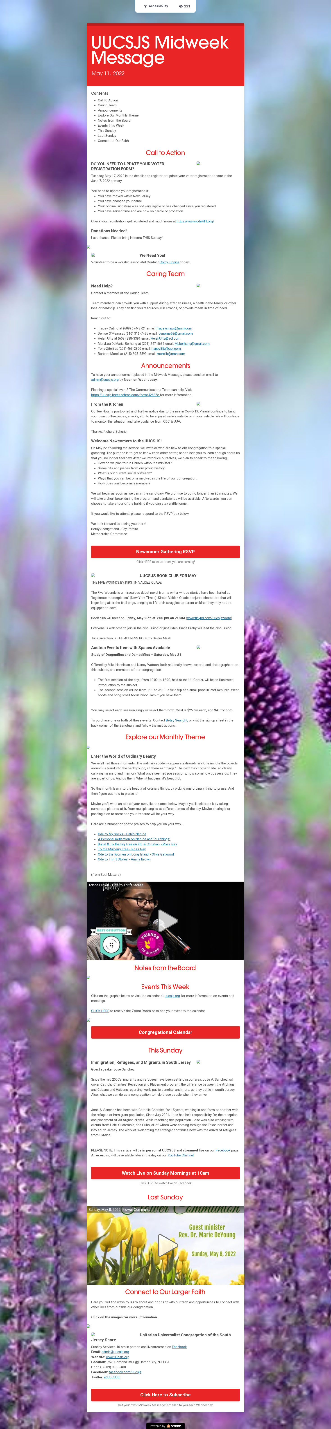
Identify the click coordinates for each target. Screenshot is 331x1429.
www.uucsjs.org (117, 1357)
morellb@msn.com (171, 354)
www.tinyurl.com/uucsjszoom (209, 618)
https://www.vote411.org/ (195, 221)
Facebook (223, 1150)
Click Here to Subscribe (165, 1395)
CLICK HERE (100, 1011)
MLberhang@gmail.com (192, 344)
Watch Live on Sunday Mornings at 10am (165, 1173)
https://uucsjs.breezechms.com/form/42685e (125, 395)
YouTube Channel (181, 1155)
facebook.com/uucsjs (125, 1372)
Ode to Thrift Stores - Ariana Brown (124, 859)
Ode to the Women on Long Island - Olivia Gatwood (136, 854)
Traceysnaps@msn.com (174, 328)
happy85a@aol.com (166, 349)
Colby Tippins (169, 262)
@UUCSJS (112, 1377)
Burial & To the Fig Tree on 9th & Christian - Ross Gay (137, 844)
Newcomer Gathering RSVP (165, 551)
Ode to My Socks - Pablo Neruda (122, 834)
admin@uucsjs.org (105, 380)
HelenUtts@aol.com (165, 338)
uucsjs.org (172, 996)
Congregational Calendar (165, 1032)
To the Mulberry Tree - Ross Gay (122, 849)
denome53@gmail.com (176, 333)
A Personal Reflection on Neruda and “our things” (134, 839)
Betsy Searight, (176, 720)
